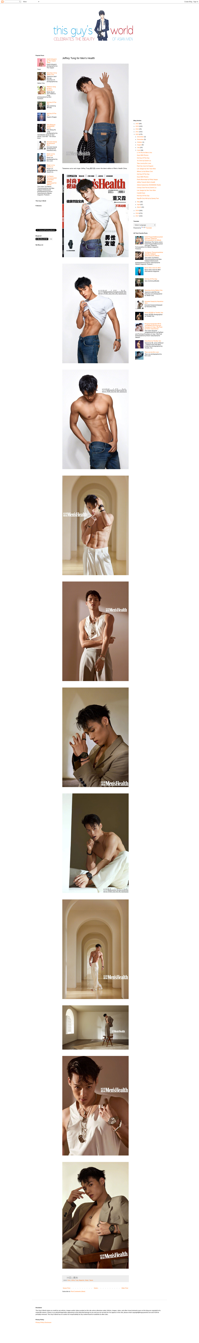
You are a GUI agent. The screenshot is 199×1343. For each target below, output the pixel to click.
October (139, 142)
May (138, 202)
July (138, 147)
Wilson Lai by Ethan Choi (145, 171)
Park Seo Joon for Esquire (145, 166)
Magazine (81, 1280)
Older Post (124, 1288)
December (140, 137)
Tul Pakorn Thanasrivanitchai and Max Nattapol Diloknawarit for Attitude (52, 180)
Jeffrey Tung (74, 1280)
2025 (137, 123)
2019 (137, 210)
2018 (137, 213)
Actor (68, 1280)
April (138, 204)
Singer (86, 1280)
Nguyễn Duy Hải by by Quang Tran (148, 198)
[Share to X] (72, 1277)
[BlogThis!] (70, 1277)
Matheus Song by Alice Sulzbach (51, 88)
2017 (137, 216)
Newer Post (66, 1288)
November (140, 139)
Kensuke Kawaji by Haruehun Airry (52, 143)
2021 (137, 132)
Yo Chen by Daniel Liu (144, 160)
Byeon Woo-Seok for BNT (153, 268)
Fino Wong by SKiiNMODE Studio (51, 126)
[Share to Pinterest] (77, 1277)
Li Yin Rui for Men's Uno (144, 152)
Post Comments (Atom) (78, 1291)
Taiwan (91, 1280)
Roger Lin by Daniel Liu (51, 166)
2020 (137, 134)
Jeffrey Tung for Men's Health (146, 182)
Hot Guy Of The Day (143, 158)
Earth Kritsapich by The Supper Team (52, 60)
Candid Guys (141, 193)
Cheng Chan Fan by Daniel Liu (146, 187)
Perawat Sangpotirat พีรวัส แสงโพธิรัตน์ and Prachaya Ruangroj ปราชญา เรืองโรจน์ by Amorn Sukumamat (153, 326)
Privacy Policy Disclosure (43, 1322)
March (139, 207)
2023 (137, 126)
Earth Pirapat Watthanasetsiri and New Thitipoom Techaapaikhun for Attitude (154, 238)
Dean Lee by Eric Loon (51, 154)
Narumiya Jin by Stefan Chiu (52, 73)
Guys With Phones (142, 155)
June (139, 150)
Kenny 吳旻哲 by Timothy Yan (154, 312)
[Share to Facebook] (74, 1277)
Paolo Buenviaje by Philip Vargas (147, 179)
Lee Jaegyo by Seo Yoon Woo (146, 169)
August (139, 145)
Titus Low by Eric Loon (144, 163)
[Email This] (68, 1277)
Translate (149, 228)
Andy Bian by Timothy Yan (153, 341)
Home (96, 1288)
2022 (137, 129)
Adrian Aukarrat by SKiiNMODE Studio (149, 185)
